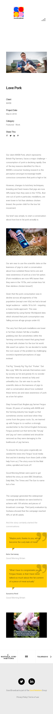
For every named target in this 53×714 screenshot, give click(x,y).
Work (17, 125)
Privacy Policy (22, 697)
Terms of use (33, 697)
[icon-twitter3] (22, 682)
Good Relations (36, 690)
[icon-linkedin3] (31, 682)
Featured (10, 125)
